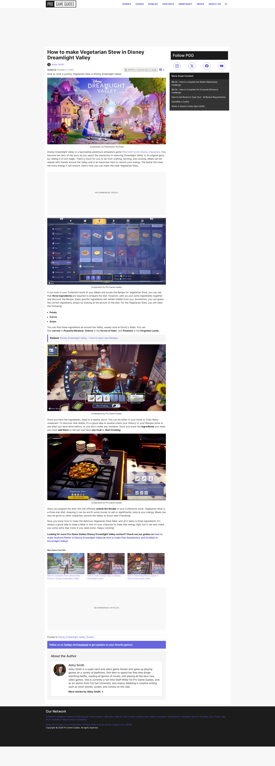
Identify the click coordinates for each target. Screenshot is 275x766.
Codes (139, 4)
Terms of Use (105, 724)
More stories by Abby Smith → (85, 691)
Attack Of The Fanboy (77, 716)
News (200, 4)
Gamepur (61, 716)
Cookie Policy (75, 724)
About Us (215, 4)
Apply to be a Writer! (122, 724)
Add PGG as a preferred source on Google (142, 70)
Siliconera (108, 716)
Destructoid (142, 716)
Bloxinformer (69, 719)
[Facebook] (206, 66)
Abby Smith (58, 64)
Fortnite (168, 4)
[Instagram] (177, 66)
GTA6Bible (82, 719)
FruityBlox (56, 719)
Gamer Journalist (158, 716)
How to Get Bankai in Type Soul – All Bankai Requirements (199, 97)
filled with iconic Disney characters (141, 151)
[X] (192, 66)
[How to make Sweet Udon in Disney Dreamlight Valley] (106, 563)
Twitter (68, 644)
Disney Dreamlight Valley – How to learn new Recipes (89, 338)
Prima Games (96, 716)
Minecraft (185, 4)
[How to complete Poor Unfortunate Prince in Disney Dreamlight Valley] (66, 563)
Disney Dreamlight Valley (71, 637)
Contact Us (61, 724)
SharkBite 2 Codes (180, 101)
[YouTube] (221, 66)
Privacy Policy (90, 724)
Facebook (82, 644)
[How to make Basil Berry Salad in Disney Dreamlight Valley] (146, 563)
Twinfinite (50, 716)
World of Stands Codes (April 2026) (188, 106)
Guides (126, 4)
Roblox (153, 4)
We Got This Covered (125, 716)
